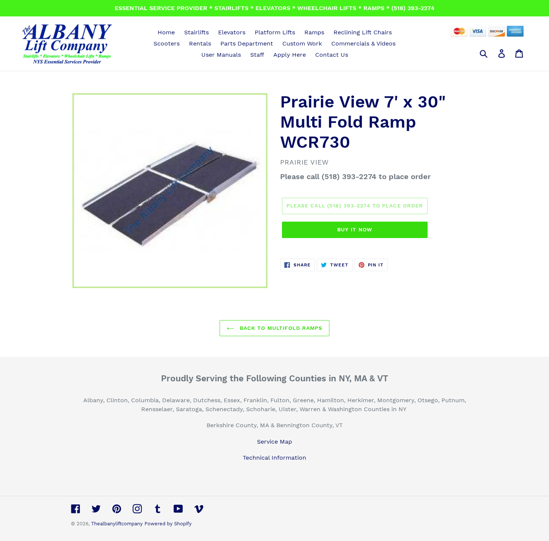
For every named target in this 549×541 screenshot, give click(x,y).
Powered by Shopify (168, 523)
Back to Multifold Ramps (280, 328)
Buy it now (354, 229)
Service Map (274, 441)
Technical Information (274, 457)
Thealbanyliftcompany (117, 523)
